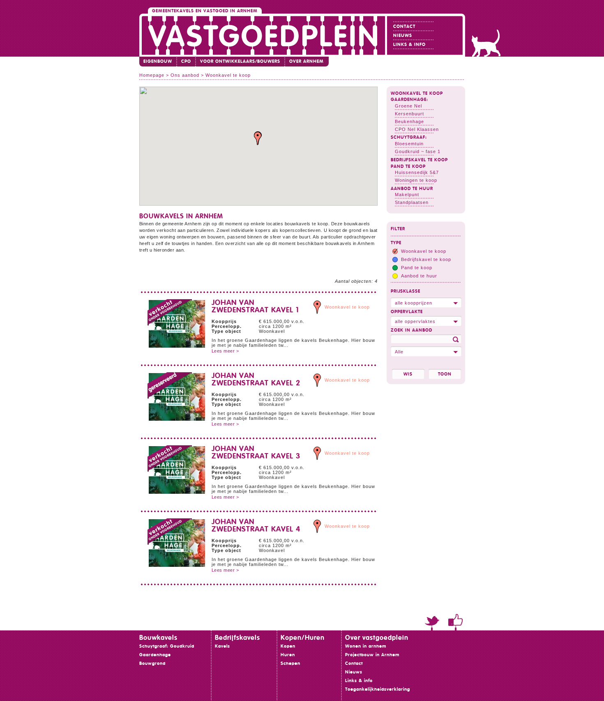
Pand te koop (408, 166)
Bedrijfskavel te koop (419, 160)
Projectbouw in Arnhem (372, 655)
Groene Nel (408, 105)
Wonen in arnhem (365, 646)
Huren (288, 655)
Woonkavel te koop (417, 93)
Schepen (290, 663)
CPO (186, 61)
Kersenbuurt (409, 113)
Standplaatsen (412, 202)
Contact (404, 26)
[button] (258, 139)
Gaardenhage (155, 655)
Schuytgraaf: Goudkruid (166, 646)
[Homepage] (263, 35)
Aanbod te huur (412, 188)
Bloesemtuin (409, 143)
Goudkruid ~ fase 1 (417, 151)
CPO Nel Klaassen (417, 129)
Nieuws (402, 35)
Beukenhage (409, 121)
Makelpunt (407, 194)
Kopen (288, 646)
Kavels (222, 646)
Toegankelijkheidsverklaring (377, 689)
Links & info (409, 44)
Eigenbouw (157, 61)
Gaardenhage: (409, 99)
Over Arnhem (306, 61)
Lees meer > (225, 350)
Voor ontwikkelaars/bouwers (240, 61)
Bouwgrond (152, 663)
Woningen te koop (416, 180)
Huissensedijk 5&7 (417, 172)
